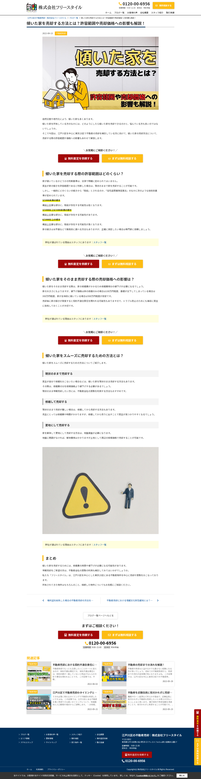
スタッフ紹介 (157, 12)
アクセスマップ (27, 742)
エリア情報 (25, 738)
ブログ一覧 (119, 12)
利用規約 (39, 769)
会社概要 (144, 12)
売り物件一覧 (76, 742)
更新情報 (49, 738)
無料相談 (74, 738)
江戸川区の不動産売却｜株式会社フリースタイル (152, 735)
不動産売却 (61, 33)
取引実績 (170, 12)
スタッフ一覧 (99, 242)
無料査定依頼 (102, 738)
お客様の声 (132, 12)
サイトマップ (51, 742)
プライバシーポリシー (56, 769)
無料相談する (165, 5)
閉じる (182, 775)
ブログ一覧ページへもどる (100, 615)
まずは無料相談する (124, 158)
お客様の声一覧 (52, 734)
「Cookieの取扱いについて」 (146, 775)
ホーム (108, 12)
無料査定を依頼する (80, 158)
